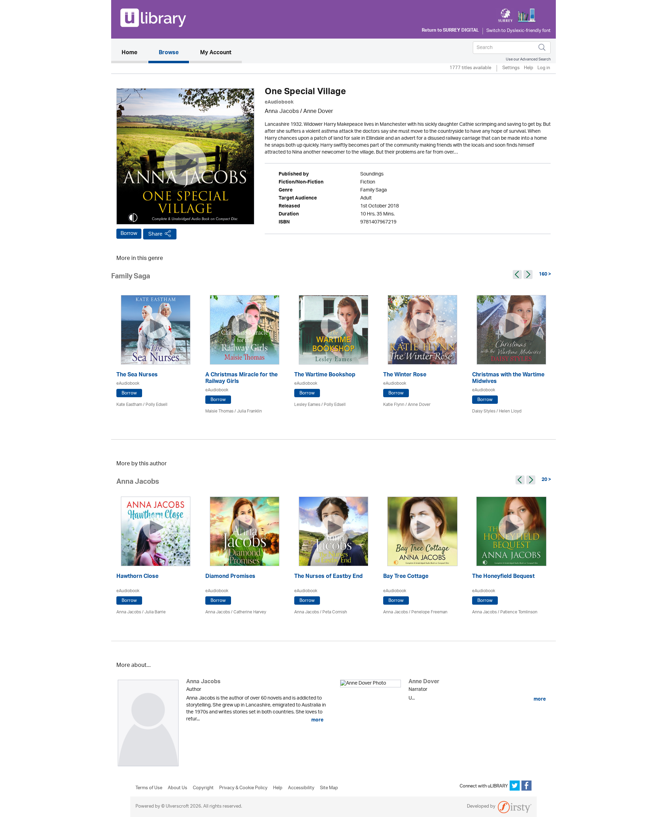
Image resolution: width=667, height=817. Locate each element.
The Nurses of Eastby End (328, 577)
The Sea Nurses (137, 375)
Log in (543, 68)
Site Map (329, 788)
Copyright (203, 788)
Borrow (129, 233)
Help (528, 68)
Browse (169, 53)
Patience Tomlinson (518, 612)
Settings (511, 68)
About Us (177, 788)
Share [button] (155, 234)
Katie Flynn (393, 404)
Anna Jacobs (282, 111)
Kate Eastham (129, 404)
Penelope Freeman (429, 612)
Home (135, 53)
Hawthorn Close (137, 577)
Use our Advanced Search (528, 59)
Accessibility (301, 788)
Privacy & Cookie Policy (243, 788)
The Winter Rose (404, 375)
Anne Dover (318, 111)
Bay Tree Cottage (405, 577)
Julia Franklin (249, 411)
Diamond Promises (230, 577)
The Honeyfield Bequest (503, 577)
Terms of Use (148, 788)
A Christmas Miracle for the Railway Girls (241, 378)
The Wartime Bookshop (324, 375)
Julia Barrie (155, 612)
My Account (215, 53)
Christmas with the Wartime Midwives (508, 378)
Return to (450, 30)
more (316, 720)
